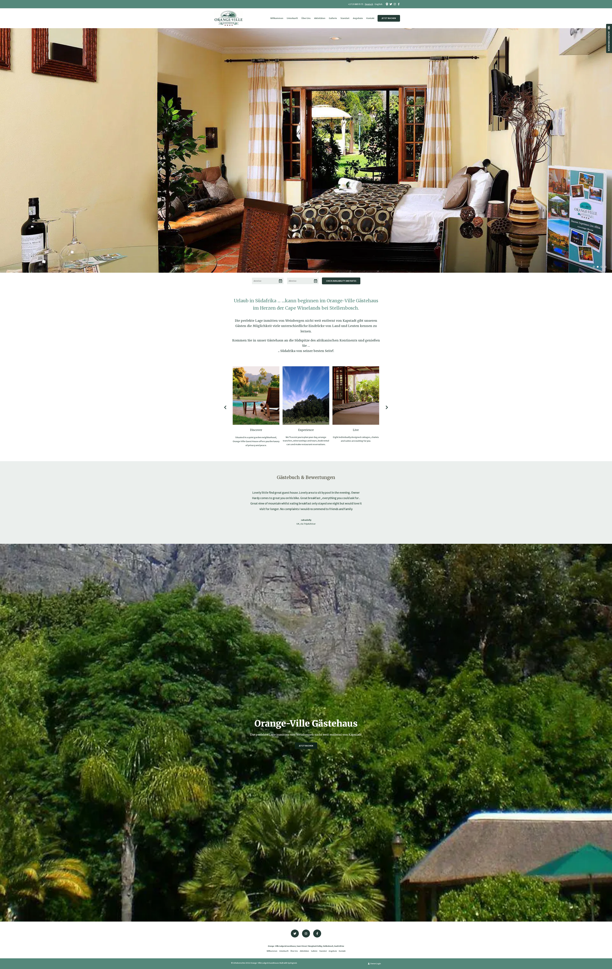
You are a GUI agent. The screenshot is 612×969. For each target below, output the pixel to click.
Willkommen (276, 18)
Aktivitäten (319, 18)
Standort (344, 18)
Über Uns (306, 18)
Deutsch (369, 4)
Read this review (343, 514)
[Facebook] (398, 4)
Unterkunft (292, 18)
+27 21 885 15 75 (355, 4)
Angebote (358, 18)
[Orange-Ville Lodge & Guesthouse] (228, 18)
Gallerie (333, 18)
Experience (306, 430)
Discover (256, 430)
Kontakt (370, 18)
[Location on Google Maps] (387, 4)
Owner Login (375, 963)
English (378, 4)
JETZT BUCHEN (389, 18)
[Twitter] (391, 4)
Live (356, 430)
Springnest (292, 963)
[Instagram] (394, 4)
